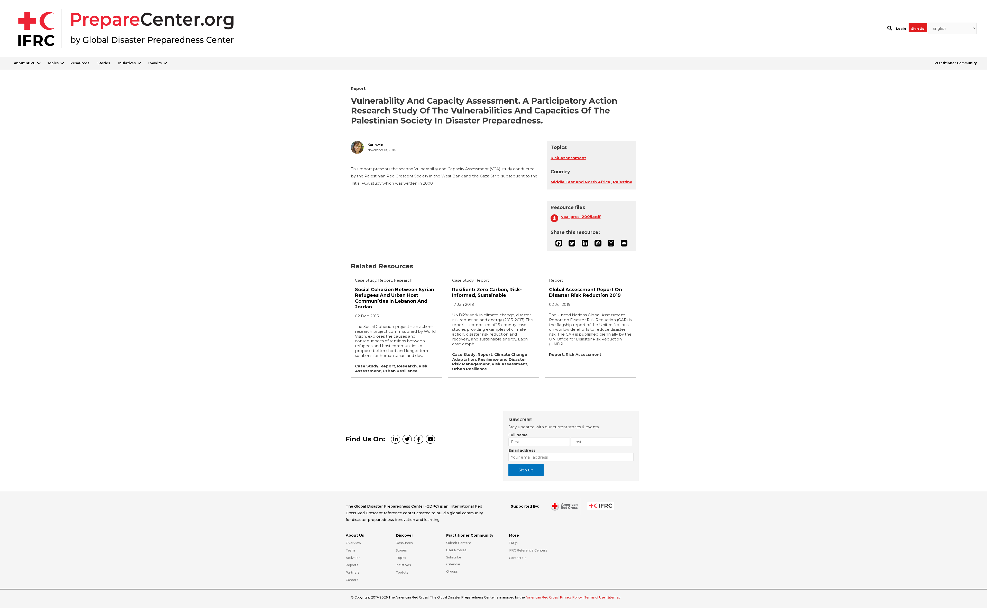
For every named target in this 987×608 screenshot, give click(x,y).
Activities (353, 558)
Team (350, 550)
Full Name (518, 435)
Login (901, 29)
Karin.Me (375, 145)
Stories (103, 63)
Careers (352, 580)
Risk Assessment (568, 157)
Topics (53, 63)
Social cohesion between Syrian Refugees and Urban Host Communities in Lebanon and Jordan (394, 298)
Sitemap (613, 597)
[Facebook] (558, 243)
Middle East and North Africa (580, 181)
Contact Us (517, 558)
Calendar (453, 564)
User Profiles (456, 550)
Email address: (522, 450)
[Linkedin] (585, 243)
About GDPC (24, 63)
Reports (352, 565)
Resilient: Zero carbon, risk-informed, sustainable (487, 292)
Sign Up (918, 29)
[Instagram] (611, 243)
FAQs (513, 543)
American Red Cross (542, 597)
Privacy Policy (571, 597)
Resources (79, 63)
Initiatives (127, 63)
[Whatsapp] (598, 243)
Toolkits (155, 63)
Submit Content (458, 543)
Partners (352, 572)
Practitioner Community (956, 63)
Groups (452, 571)
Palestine (622, 181)
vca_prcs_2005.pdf (581, 216)
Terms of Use (594, 597)
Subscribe (453, 557)
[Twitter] (572, 243)
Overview (353, 543)
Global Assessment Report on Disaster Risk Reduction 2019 (585, 292)
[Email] (624, 243)
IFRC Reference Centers (528, 550)
